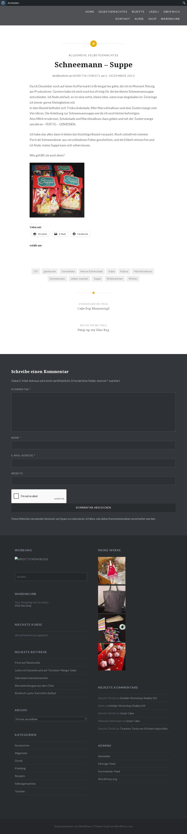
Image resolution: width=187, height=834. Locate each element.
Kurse (139, 18)
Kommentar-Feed (109, 771)
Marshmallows (143, 271)
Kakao (124, 271)
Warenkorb (170, 18)
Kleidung (20, 768)
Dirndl (18, 760)
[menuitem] (3, 3)
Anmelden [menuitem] (13, 2)
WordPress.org (107, 779)
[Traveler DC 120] (111, 583)
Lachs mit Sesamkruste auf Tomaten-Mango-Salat (45, 670)
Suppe (97, 278)
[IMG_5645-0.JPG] (111, 669)
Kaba (111, 271)
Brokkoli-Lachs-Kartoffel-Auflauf (35, 693)
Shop (152, 18)
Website (17, 473)
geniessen (50, 271)
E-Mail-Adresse (23, 455)
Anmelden (104, 756)
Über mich (171, 11)
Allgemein (78, 55)
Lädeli (154, 11)
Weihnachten (115, 278)
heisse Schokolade (91, 271)
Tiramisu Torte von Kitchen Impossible (143, 728)
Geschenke (68, 271)
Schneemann (57, 278)
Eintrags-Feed (106, 763)
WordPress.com (124, 826)
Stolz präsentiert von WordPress (73, 826)
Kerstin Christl (87, 75)
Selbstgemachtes (113, 11)
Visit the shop (23, 605)
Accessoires (22, 745)
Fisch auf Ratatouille (27, 662)
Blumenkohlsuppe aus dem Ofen (34, 685)
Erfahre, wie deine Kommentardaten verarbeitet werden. (121, 518)
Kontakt (122, 18)
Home (90, 11)
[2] (111, 640)
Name (16, 437)
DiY (35, 271)
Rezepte (138, 11)
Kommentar (21, 389)
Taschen (20, 791)
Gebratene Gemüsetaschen (31, 678)
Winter (133, 278)
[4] (111, 612)
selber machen (79, 278)
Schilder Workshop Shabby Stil (138, 698)
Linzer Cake (127, 713)
